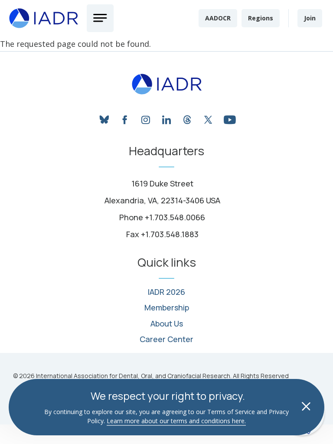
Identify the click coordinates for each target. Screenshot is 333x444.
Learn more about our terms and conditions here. (176, 421)
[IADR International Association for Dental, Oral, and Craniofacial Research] (166, 84)
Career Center (166, 339)
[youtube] (229, 117)
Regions (260, 18)
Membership (166, 308)
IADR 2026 (166, 292)
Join (310, 18)
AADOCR (218, 18)
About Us (166, 324)
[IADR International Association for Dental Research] (43, 18)
